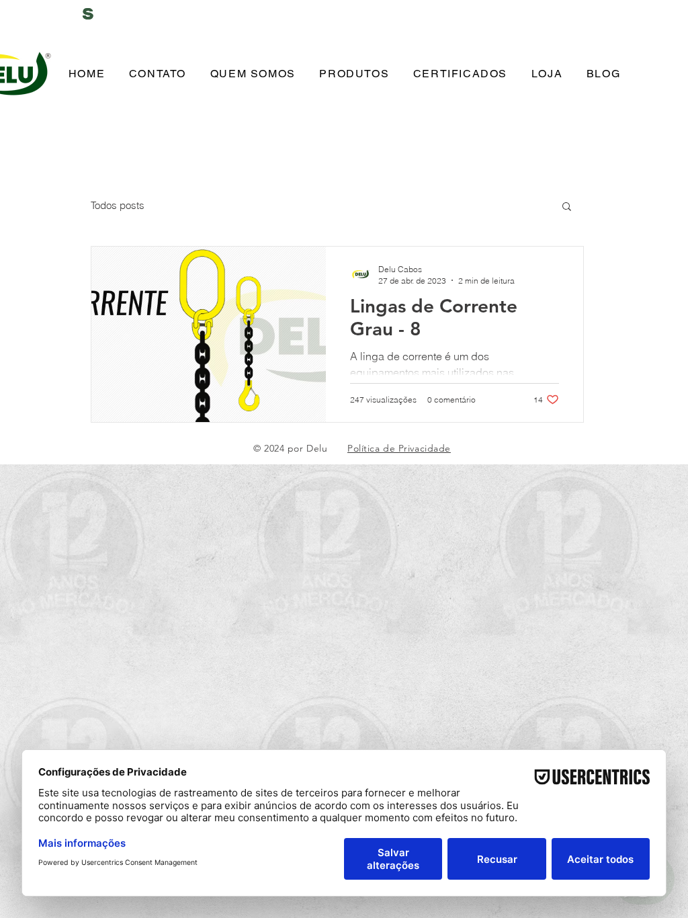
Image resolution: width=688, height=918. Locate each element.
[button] (566, 207)
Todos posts (117, 205)
